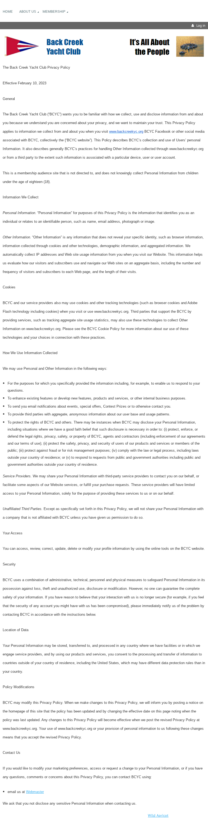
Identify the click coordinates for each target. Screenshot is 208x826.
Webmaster (35, 792)
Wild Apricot (158, 815)
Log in (200, 25)
